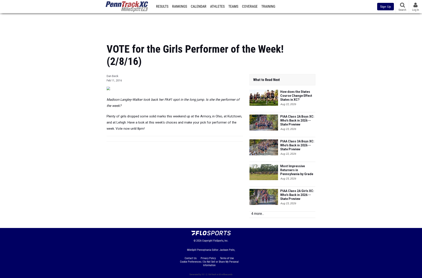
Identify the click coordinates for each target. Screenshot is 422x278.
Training (268, 7)
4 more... (257, 214)
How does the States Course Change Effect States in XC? (296, 95)
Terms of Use (227, 258)
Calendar (198, 7)
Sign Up (385, 6)
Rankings (179, 7)
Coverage (250, 7)
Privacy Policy (208, 258)
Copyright (207, 240)
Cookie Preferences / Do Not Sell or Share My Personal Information (209, 263)
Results (162, 7)
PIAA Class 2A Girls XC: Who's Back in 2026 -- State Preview (297, 195)
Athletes (217, 7)
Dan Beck (112, 76)
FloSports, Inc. (220, 240)
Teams (233, 7)
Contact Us (190, 258)
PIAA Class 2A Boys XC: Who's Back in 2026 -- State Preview (297, 120)
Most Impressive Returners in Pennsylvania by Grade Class (296, 170)
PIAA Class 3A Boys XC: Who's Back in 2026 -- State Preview (297, 145)
